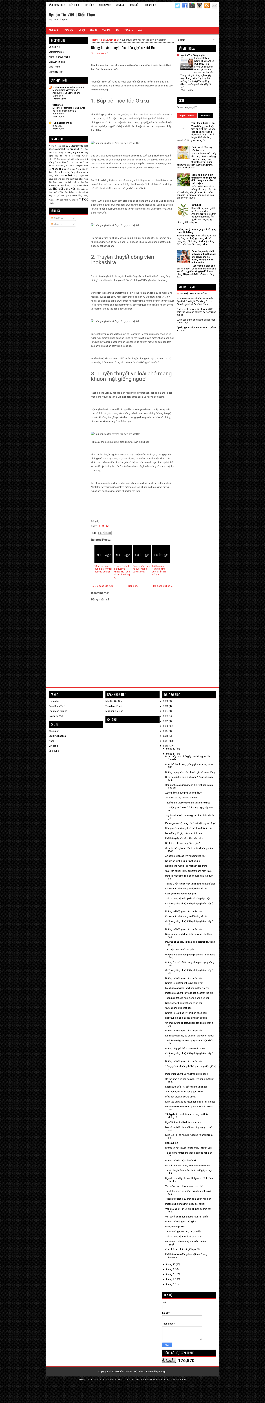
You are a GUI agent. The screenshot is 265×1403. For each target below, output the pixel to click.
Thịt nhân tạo (82, 189)
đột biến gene (77, 159)
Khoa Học (69, 30)
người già (53, 179)
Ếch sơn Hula (60, 162)
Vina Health (54, 66)
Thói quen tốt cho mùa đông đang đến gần (187, 998)
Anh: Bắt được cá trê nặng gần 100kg (184, 1091)
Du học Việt (54, 46)
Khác (140, 30)
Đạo (58, 159)
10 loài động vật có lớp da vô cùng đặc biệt (187, 898)
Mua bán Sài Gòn (114, 711)
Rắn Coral (53, 182)
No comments (98, 53)
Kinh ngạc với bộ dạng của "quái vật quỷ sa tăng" (190, 823)
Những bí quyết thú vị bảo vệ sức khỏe (185, 1048)
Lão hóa (57, 172)
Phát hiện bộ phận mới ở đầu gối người (185, 1203)
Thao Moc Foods (114, 706)
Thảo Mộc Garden (58, 711)
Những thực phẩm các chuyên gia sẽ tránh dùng (190, 772)
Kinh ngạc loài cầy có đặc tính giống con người (189, 1035)
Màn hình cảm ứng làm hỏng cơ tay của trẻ (187, 988)
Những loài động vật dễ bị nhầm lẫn (183, 911)
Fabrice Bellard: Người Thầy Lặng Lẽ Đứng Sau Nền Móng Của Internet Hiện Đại (204, 64)
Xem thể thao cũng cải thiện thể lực (183, 792)
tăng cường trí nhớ (74, 185)
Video (65, 200)
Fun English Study (62, 122)
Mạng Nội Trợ (55, 71)
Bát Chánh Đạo (58, 146)
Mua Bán (121, 4)
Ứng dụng (83, 195)
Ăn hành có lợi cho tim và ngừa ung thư (185, 856)
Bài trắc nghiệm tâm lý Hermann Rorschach (187, 1165)
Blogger (162, 1371)
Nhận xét (58, 224)
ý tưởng (52, 203)
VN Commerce (56, 52)
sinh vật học (78, 182)
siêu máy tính (65, 182)
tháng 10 (171, 1264)
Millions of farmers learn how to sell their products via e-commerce (68, 111)
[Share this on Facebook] (99, 526)
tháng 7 (170, 1279)
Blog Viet (150, 4)
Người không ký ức (175, 1226)
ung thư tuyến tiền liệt (58, 195)
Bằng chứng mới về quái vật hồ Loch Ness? (141, 569)
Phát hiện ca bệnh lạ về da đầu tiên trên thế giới (189, 993)
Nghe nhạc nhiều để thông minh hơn (183, 1003)
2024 (166, 711)
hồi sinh (73, 165)
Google (85, 162)
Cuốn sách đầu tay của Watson (201, 149)
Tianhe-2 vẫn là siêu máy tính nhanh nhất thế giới (190, 883)
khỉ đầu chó (69, 169)
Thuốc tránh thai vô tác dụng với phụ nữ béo (187, 802)
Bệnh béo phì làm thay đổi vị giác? (182, 843)
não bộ (61, 176)
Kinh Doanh (105, 4)
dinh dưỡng (74, 156)
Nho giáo (61, 179)
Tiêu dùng (63, 192)
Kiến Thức (75, 4)
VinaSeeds (117, 1379)
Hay (117, 30)
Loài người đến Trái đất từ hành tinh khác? (187, 1086)
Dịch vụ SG (129, 1379)
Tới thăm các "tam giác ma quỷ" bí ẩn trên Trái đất (159, 570)
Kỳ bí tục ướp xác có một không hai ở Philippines (190, 1101)
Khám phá (112, 39)
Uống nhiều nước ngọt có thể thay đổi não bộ (188, 828)
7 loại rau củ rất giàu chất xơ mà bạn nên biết (188, 1198)
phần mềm (84, 179)
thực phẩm (54, 192)
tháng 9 (170, 1269)
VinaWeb (93, 1379)
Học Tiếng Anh (62, 165)
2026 (166, 701)
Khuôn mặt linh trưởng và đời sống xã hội (186, 888)
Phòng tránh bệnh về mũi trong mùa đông (186, 1074)
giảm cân (78, 162)
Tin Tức (89, 4)
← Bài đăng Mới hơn (102, 586)
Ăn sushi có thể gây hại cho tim (181, 797)
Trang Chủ (54, 30)
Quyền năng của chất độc (178, 1007)
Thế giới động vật (64, 188)
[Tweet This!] (103, 526)
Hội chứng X (171, 1142)
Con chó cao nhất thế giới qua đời (182, 1249)
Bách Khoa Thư (56, 706)
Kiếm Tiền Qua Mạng (59, 56)
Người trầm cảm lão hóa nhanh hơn (183, 1122)
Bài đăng (58, 218)
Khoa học (80, 169)
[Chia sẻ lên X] (106, 533)
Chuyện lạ (62, 152)
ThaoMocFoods (178, 1379)
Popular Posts (187, 115)
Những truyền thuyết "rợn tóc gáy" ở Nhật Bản (123, 47)
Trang (128, 30)
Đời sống (53, 745)
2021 (166, 721)
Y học (83, 199)
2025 (166, 706)
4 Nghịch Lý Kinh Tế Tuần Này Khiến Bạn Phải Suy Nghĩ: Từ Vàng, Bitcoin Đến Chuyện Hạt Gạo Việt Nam (195, 301)
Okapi (75, 179)
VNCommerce (143, 1379)
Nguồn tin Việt (56, 716)
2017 (166, 731)
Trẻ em (72, 192)
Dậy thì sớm (61, 156)
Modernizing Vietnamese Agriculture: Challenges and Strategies (66, 93)
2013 (166, 746)
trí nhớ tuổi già (82, 192)
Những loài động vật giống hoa (181, 1221)
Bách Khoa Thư (57, 4)
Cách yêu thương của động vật (180, 893)
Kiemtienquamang (160, 1379)
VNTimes (57, 105)
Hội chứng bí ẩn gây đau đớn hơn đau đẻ (186, 1017)
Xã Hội (82, 30)
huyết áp (81, 165)
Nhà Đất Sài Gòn (113, 701)
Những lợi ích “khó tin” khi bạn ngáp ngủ (186, 1013)
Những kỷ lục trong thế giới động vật (184, 983)
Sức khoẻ (61, 185)
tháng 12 (171, 748)
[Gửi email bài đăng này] (99, 533)
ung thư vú (73, 195)
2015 (166, 736)
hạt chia (52, 165)
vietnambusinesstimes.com (68, 87)
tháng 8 (170, 1274)
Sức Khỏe (135, 4)
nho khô (69, 179)
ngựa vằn (84, 176)
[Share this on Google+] (107, 526)
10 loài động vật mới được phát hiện (183, 1236)
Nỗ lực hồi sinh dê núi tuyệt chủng (182, 861)
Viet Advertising (57, 61)
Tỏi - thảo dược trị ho (203, 123)
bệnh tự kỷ (63, 149)
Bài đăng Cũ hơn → (163, 586)
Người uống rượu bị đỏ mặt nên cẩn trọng (186, 865)
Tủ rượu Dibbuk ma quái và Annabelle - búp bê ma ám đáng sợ (122, 572)
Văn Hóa (106, 30)
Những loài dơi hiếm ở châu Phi (181, 1160)
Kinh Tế (93, 30)
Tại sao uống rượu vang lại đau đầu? (184, 1231)
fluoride (70, 162)
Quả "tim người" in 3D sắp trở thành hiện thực (188, 871)
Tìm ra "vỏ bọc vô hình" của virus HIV (183, 1186)
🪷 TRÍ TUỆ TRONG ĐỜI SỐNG (192, 293)
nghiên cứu (72, 175)
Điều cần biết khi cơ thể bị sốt (180, 1096)
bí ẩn (103, 39)
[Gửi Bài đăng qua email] (93, 532)
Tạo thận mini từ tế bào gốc (179, 949)
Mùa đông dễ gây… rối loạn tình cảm (183, 833)
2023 (166, 716)
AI (49, 146)
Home (95, 39)
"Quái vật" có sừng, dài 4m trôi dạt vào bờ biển (103, 569)
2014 (166, 741)
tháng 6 (170, 1284)
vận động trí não (56, 200)
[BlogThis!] (103, 533)
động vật (65, 159)
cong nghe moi (75, 152)
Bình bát (79, 149)
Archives (205, 115)
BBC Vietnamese (74, 145)
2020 (166, 726)
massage (83, 172)
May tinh (53, 175)
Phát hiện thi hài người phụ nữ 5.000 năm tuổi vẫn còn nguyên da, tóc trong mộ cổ (196, 312)
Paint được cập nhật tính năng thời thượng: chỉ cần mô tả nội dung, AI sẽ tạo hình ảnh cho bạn (203, 257)
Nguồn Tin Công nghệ (192, 55)
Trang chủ (133, 586)
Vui (70, 200)
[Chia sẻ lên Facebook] (110, 533)
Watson (75, 200)
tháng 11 (171, 753)
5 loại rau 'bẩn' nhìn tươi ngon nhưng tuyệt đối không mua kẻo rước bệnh (203, 179)
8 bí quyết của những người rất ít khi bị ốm (186, 1216)
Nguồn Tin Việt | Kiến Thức (72, 14)
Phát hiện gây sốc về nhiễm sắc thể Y (184, 838)
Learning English (70, 172)
